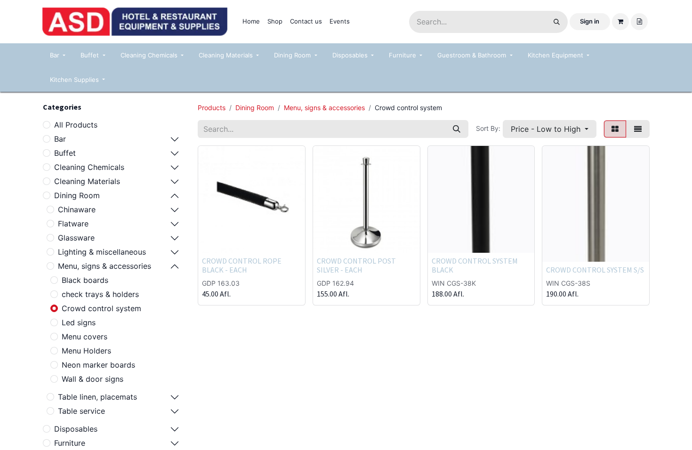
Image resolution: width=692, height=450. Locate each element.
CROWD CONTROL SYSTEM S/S (595, 269)
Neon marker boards (98, 365)
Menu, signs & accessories (104, 266)
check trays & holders (100, 294)
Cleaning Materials (87, 181)
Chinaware (77, 209)
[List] (638, 129)
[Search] (557, 22)
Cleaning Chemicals (89, 167)
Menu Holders (86, 350)
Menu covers (84, 336)
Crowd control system (101, 308)
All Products (75, 124)
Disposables (75, 429)
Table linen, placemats (97, 397)
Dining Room (77, 195)
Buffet (65, 153)
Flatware (73, 223)
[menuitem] (251, 21)
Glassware (76, 237)
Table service (81, 411)
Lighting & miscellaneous (102, 252)
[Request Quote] (639, 21)
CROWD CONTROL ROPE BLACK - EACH (242, 265)
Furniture (69, 443)
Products (211, 108)
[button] (549, 129)
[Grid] (615, 129)
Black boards (85, 280)
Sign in (589, 21)
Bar (60, 139)
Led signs (79, 322)
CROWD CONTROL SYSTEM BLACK (475, 265)
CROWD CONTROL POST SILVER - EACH (356, 265)
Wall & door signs (92, 379)
